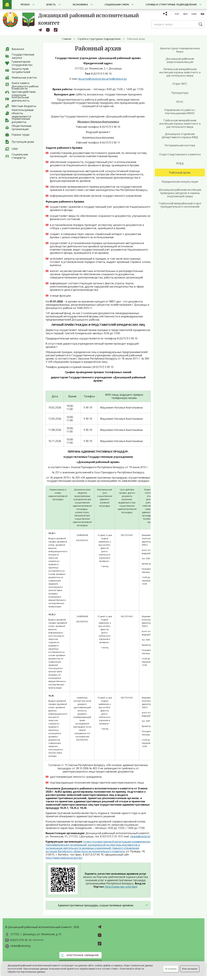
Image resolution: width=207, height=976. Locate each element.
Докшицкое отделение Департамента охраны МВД (180, 135)
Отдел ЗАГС (179, 83)
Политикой (126, 968)
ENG (194, 13)
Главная (66, 38)
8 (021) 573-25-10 (20, 940)
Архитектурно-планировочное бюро (180, 50)
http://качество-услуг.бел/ (121, 886)
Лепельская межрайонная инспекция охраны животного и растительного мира (179, 72)
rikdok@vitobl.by (140, 836)
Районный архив (180, 172)
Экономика (80, 4)
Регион (25, 4)
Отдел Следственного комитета (180, 154)
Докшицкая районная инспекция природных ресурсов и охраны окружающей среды (180, 193)
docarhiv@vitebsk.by (114, 79)
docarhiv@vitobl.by (89, 79)
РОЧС (179, 102)
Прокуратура (179, 93)
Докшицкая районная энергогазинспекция (180, 60)
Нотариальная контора (180, 145)
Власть (51, 4)
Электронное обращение (82, 955)
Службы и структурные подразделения (171, 4)
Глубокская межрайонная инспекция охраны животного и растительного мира (179, 124)
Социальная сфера (117, 4)
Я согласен (171, 969)
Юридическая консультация (180, 181)
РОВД (179, 163)
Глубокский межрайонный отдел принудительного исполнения (180, 205)
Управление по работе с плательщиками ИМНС (180, 111)
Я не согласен (189, 968)
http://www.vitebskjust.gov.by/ (64, 858)
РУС (177, 13)
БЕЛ (185, 13)
